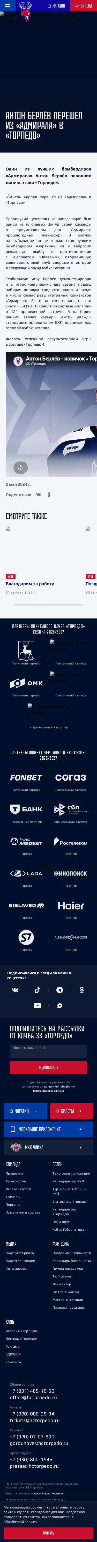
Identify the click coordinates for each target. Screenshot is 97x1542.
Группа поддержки (68, 1268)
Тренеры (13, 1197)
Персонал (13, 1205)
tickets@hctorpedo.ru (35, 1420)
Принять (48, 1533)
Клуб (10, 1322)
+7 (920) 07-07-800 (32, 1436)
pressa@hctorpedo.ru (34, 1466)
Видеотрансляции (20, 1261)
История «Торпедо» (22, 1331)
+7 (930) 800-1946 (31, 1459)
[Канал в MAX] (60, 1005)
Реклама (13, 1346)
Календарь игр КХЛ (68, 1181)
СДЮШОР (13, 1354)
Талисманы (62, 1276)
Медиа (11, 1244)
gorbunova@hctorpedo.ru (39, 1443)
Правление (15, 1173)
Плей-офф (61, 1222)
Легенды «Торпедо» (22, 1339)
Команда (13, 1164)
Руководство (16, 1181)
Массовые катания (68, 1300)
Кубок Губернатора (68, 1229)
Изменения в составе (23, 1212)
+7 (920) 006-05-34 (32, 1413)
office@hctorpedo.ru (33, 1397)
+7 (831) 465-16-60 (32, 1391)
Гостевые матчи (66, 1292)
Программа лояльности (72, 1253)
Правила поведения (69, 1307)
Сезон (57, 1164)
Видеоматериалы (20, 1253)
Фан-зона (61, 1244)
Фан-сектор (62, 1284)
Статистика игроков (69, 1201)
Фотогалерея (16, 1268)
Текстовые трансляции (72, 1173)
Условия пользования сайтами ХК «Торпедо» (36, 1499)
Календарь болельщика (72, 1261)
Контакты (13, 1362)
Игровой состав (18, 1189)
